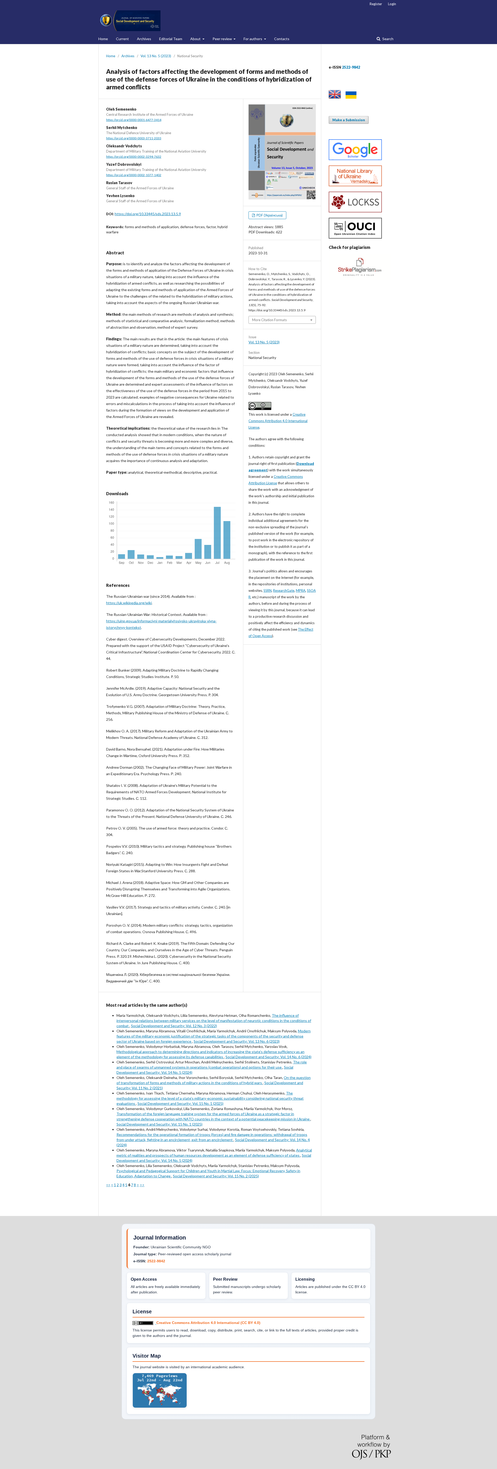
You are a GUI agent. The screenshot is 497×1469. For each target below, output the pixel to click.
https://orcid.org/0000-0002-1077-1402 (133, 175)
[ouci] (355, 237)
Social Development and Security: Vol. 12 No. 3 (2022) (174, 1026)
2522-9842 (156, 1261)
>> (142, 1185)
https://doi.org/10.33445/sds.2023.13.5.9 (148, 214)
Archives (144, 39)
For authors (253, 39)
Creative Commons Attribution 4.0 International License (278, 420)
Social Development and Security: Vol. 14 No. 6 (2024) (268, 1057)
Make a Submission (348, 120)
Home (103, 39)
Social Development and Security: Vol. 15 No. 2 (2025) (216, 1176)
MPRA (300, 590)
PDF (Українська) (269, 215)
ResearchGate (283, 590)
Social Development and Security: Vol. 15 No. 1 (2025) (180, 1103)
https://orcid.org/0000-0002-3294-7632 (133, 157)
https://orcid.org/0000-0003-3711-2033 (133, 138)
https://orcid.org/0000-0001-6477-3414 (133, 120)
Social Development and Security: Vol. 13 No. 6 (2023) (237, 1041)
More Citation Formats (269, 320)
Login (392, 4)
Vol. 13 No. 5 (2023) (156, 56)
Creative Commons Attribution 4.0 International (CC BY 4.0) (208, 1323)
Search (387, 39)
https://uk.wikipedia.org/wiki (129, 603)
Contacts (281, 39)
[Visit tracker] (160, 1407)
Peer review (223, 39)
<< (108, 1185)
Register (376, 4)
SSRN (268, 590)
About (195, 39)
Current (122, 39)
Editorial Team (170, 39)
